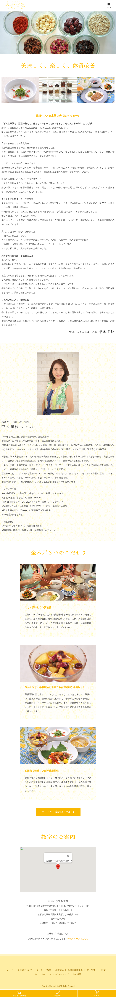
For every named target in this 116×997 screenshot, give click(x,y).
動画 (103, 970)
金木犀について (25, 970)
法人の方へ (40, 974)
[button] (58, 867)
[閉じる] (68, 856)
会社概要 (77, 974)
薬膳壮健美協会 (75, 970)
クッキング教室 (43, 970)
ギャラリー (92, 970)
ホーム (10, 970)
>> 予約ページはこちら (77, 938)
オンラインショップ (59, 974)
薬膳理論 (59, 970)
